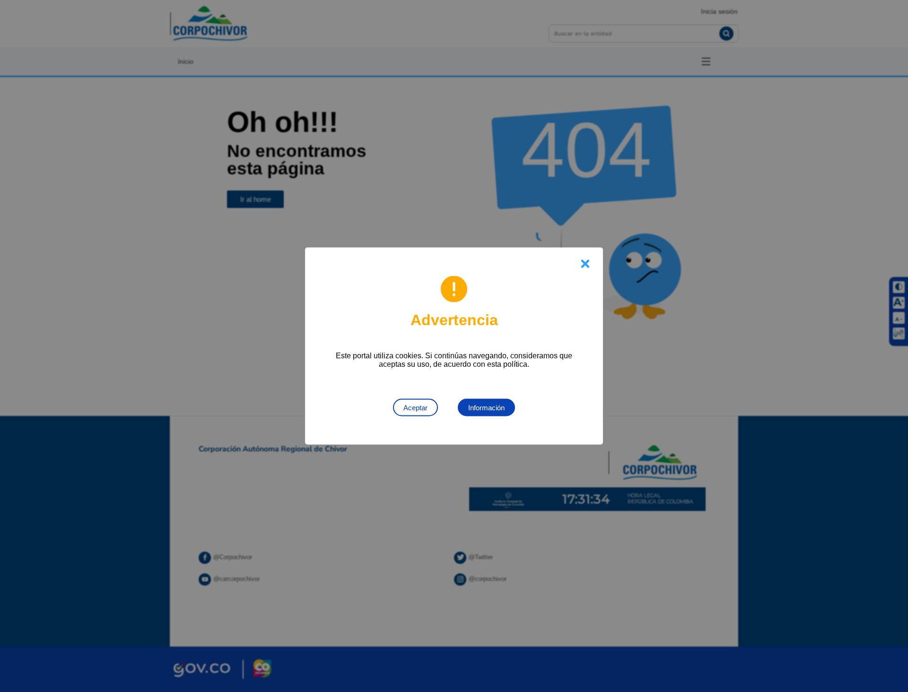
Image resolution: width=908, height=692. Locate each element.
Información (486, 408)
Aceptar (415, 408)
